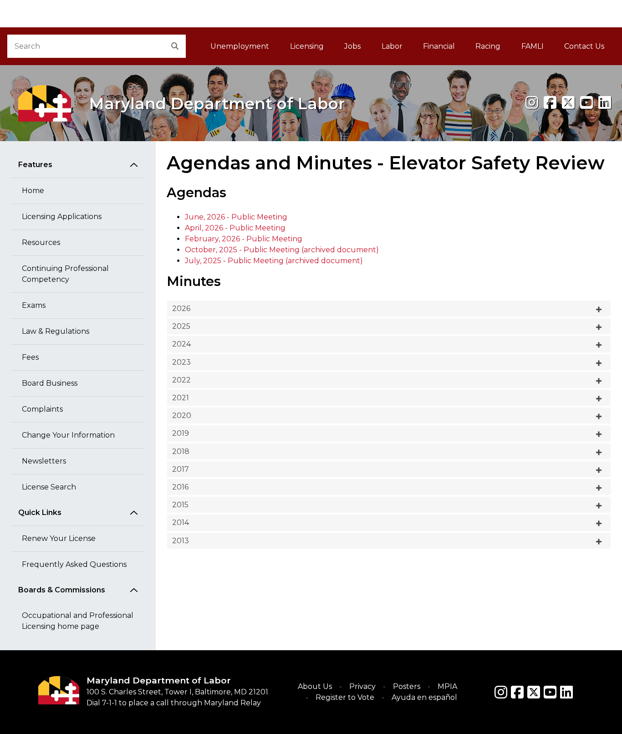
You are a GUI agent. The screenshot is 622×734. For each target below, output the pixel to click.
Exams (34, 305)
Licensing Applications (62, 216)
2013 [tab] (180, 540)
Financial (439, 46)
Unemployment (239, 46)
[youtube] (586, 103)
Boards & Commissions (61, 590)
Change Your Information (68, 435)
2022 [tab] (181, 380)
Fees (30, 357)
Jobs (352, 46)
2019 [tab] (180, 433)
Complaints (42, 409)
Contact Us (584, 46)
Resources (41, 242)
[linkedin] (604, 103)
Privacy (362, 686)
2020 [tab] (181, 415)
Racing (487, 46)
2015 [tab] (180, 504)
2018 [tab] (180, 451)
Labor (392, 46)
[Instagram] (531, 103)
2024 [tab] (181, 344)
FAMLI (537, 49)
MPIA (447, 686)
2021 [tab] (180, 397)
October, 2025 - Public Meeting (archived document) (282, 249)
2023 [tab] (181, 362)
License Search (49, 487)
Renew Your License (59, 538)
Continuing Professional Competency (65, 274)
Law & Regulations (55, 331)
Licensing (307, 46)
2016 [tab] (180, 487)
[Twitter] (533, 692)
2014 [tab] (180, 522)
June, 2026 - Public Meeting (236, 217)
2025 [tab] (181, 326)
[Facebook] (550, 103)
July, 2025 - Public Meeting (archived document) (274, 260)
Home (33, 190)
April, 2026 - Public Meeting (235, 228)
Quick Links (39, 512)
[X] (568, 103)
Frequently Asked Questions (74, 564)
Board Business (49, 383)
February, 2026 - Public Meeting (243, 238)
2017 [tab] (180, 469)
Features (35, 164)
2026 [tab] (181, 308)
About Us (315, 686)
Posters (406, 686)
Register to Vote (345, 697)
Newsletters (44, 461)
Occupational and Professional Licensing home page (77, 621)
